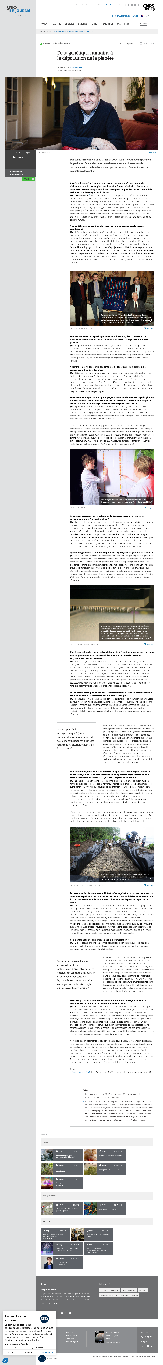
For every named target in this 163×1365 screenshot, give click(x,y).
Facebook (129, 5)
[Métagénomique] (47, 1208)
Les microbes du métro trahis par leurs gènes (67, 1210)
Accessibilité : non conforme (118, 1356)
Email (151, 1346)
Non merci (11, 1352)
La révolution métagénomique (110, 1209)
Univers (82, 23)
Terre (94, 23)
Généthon (142, 1290)
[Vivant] (47, 1155)
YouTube (135, 5)
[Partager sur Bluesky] (148, 1346)
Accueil (42, 31)
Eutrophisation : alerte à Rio (109, 1170)
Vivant (45, 23)
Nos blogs (109, 5)
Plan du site (70, 1339)
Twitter (125, 5)
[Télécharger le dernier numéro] (99, 1337)
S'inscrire (101, 5)
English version (149, 16)
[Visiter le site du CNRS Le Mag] (149, 7)
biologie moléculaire (129, 1290)
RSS (138, 5)
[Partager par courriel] (63, 1312)
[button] (5, 1361)
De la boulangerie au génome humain (98, 1235)
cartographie (114, 1290)
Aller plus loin (17, 171)
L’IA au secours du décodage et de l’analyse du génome (67, 1249)
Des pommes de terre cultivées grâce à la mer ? (65, 1156)
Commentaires (17, 175)
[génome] (77, 1234)
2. (83, 1101)
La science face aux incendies (110, 1156)
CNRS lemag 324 (112, 1336)
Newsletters (70, 1332)
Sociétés (69, 23)
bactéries (135, 1295)
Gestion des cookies (100, 1356)
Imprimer (28, 153)
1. (83, 1094)
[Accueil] (19, 9)
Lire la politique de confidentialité (17, 1344)
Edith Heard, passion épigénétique (64, 1263)
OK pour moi (47, 1352)
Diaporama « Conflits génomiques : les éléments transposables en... (97, 1250)
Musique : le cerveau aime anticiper (66, 1184)
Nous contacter (71, 1335)
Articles (49, 31)
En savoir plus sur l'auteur (50, 1303)
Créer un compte (148, 1356)
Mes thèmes (123, 23)
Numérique (107, 23)
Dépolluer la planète (80, 1072)
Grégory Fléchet (76, 67)
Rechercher (80, 5)
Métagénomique (61, 43)
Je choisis (29, 1352)
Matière (56, 23)
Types (145, 23)
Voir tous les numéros (113, 1342)
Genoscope (124, 1295)
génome (103, 1290)
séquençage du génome (109, 1295)
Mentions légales (72, 1342)
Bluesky (132, 5)
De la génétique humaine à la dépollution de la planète (73, 31)
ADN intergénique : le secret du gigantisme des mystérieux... (53, 1236)
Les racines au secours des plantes (64, 1170)
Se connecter (91, 5)
